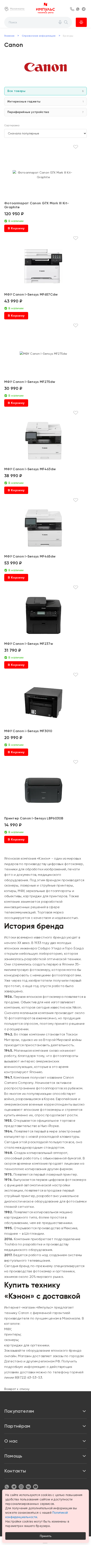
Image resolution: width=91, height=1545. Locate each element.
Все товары (45, 91)
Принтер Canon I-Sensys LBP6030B (33, 818)
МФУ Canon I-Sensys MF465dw (29, 556)
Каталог (81, 22)
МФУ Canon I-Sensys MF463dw (30, 469)
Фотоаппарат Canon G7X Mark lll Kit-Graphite (36, 205)
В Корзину (16, 228)
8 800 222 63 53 (72, 9)
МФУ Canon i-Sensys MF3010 (28, 731)
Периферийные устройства (45, 112)
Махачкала (17, 8)
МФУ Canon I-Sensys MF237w (28, 644)
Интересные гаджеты (45, 101)
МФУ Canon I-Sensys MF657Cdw (31, 294)
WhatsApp (78, 9)
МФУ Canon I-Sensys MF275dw (29, 382)
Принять (45, 1536)
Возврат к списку (16, 1389)
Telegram (84, 9)
